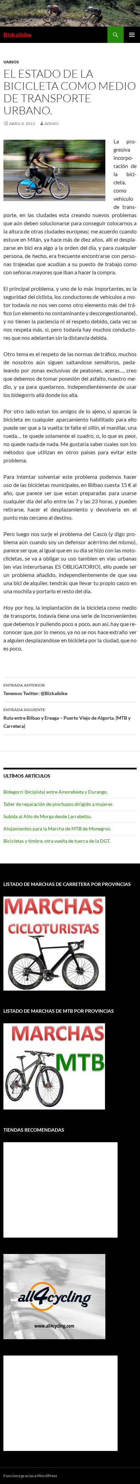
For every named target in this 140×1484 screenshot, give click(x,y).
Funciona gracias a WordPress (30, 1475)
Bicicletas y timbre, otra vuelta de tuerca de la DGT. (56, 841)
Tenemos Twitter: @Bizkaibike (35, 689)
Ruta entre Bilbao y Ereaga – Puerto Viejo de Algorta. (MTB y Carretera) (66, 718)
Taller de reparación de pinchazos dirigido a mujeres (57, 804)
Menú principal (132, 35)
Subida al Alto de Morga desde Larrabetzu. (47, 816)
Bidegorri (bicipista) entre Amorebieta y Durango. (55, 792)
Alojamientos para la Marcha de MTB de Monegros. (57, 828)
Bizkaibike (17, 35)
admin (51, 123)
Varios (11, 61)
